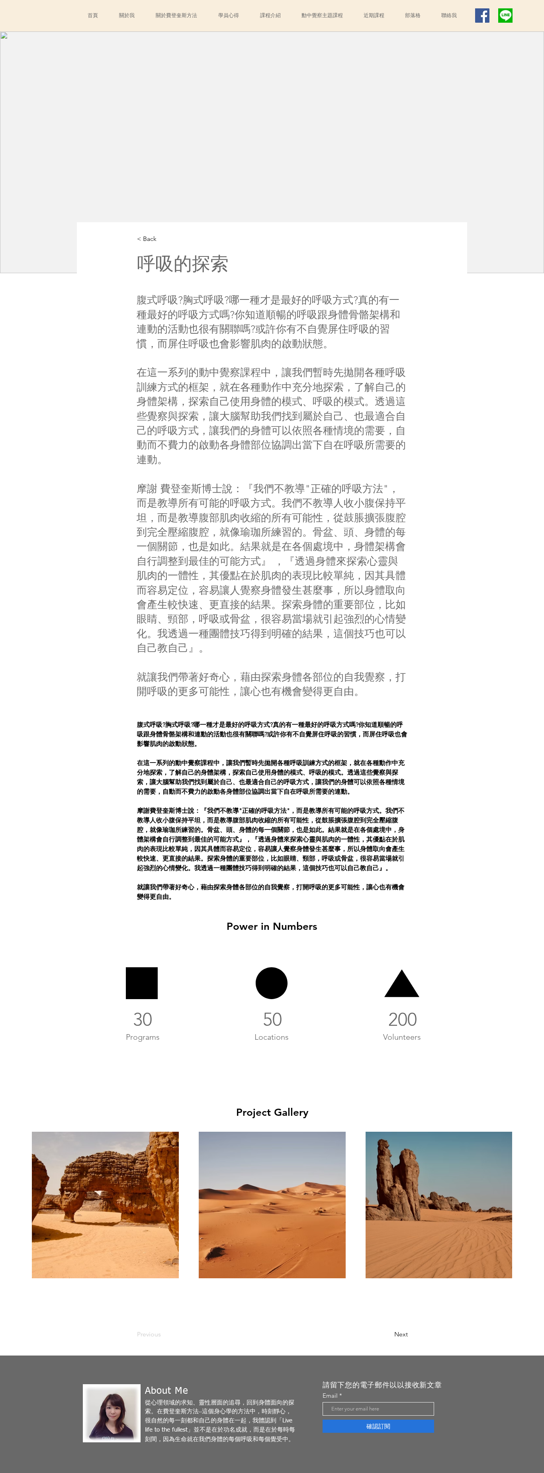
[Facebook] (482, 15)
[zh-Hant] (505, 15)
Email (330, 1396)
